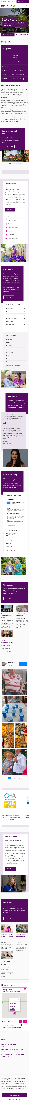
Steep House (10, 499)
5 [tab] (19, 163)
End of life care (10, 324)
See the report (12, 550)
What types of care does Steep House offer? (12, 1050)
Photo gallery (8, 35)
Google (12, 1010)
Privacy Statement (18, 1088)
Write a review (10, 522)
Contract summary (16, 78)
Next (25, 1021)
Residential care (10, 308)
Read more (10, 210)
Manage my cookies (14, 1099)
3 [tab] (14, 163)
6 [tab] (21, 163)
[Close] (18, 999)
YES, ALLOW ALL (15, 1095)
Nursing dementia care (12, 318)
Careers (3, 1)
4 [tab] (16, 163)
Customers (21, 1)
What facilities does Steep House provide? (10, 1045)
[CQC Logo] (11, 535)
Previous (20, 1021)
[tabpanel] (13, 156)
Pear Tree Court (8, 1026)
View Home (12, 1006)
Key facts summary (17, 74)
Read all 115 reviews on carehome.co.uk (15, 521)
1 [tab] (10, 163)
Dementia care (10, 312)
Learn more (11, 869)
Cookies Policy (7, 1088)
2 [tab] (12, 163)
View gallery (8, 146)
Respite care (9, 321)
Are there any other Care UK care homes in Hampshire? (12, 1055)
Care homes (11, 1)
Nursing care (9, 315)
